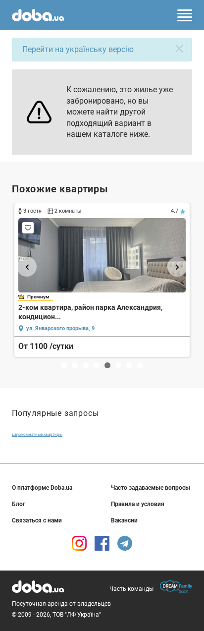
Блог (18, 504)
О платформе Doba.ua (42, 487)
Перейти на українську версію (78, 49)
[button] (27, 267)
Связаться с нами (37, 520)
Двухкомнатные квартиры (37, 434)
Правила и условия (137, 504)
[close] (179, 49)
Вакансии (124, 520)
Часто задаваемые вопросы (150, 487)
